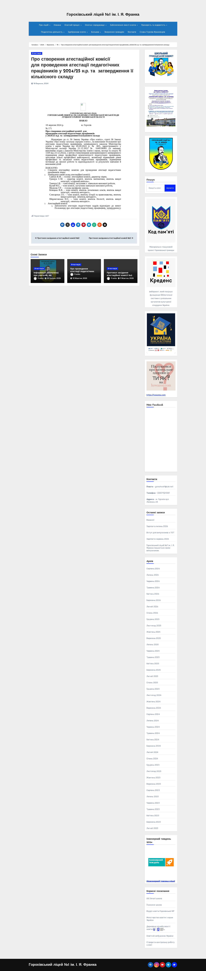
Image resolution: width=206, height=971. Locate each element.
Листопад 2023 (154, 771)
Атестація (36, 53)
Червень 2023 (153, 803)
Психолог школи (154, 905)
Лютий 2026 (152, 606)
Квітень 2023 (153, 815)
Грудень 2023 (153, 765)
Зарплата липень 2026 (157, 526)
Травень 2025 (153, 657)
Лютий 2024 (152, 752)
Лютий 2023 (152, 828)
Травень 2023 (153, 809)
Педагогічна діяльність (52, 32)
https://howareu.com (156, 395)
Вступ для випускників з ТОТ (160, 533)
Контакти (132, 32)
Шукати (170, 188)
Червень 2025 (153, 651)
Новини (57, 25)
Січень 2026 (152, 613)
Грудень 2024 (153, 689)
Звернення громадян (114, 32)
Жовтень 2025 (153, 632)
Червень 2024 (153, 727)
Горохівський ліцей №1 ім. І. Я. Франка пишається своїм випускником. (161, 548)
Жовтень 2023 (153, 777)
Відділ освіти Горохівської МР (160, 911)
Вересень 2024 (154, 708)
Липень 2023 (153, 796)
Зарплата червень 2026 (158, 539)
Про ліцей (44, 25)
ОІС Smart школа (154, 898)
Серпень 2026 (153, 568)
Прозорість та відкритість (153, 25)
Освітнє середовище (95, 25)
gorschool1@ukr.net (164, 487)
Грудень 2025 (153, 619)
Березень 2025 (154, 670)
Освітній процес (72, 25)
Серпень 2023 (153, 790)
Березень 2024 (154, 746)
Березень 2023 (154, 822)
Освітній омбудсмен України (160, 936)
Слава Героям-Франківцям (152, 32)
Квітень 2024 (153, 739)
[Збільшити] (172, 91)
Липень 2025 (153, 644)
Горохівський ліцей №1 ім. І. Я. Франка (103, 15)
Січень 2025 (152, 682)
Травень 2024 (153, 733)
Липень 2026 (153, 575)
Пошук (151, 180)
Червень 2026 (153, 581)
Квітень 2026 (153, 594)
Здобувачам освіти (77, 32)
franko (41, 278)
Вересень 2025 (154, 638)
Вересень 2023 (154, 784)
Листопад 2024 (154, 695)
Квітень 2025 (153, 663)
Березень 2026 (154, 600)
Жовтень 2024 (153, 701)
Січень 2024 (152, 758)
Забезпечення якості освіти (123, 25)
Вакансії (150, 520)
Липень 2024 (153, 720)
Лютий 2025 (152, 676)
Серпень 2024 (153, 714)
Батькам (95, 32)
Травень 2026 (153, 587)
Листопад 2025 (154, 625)
